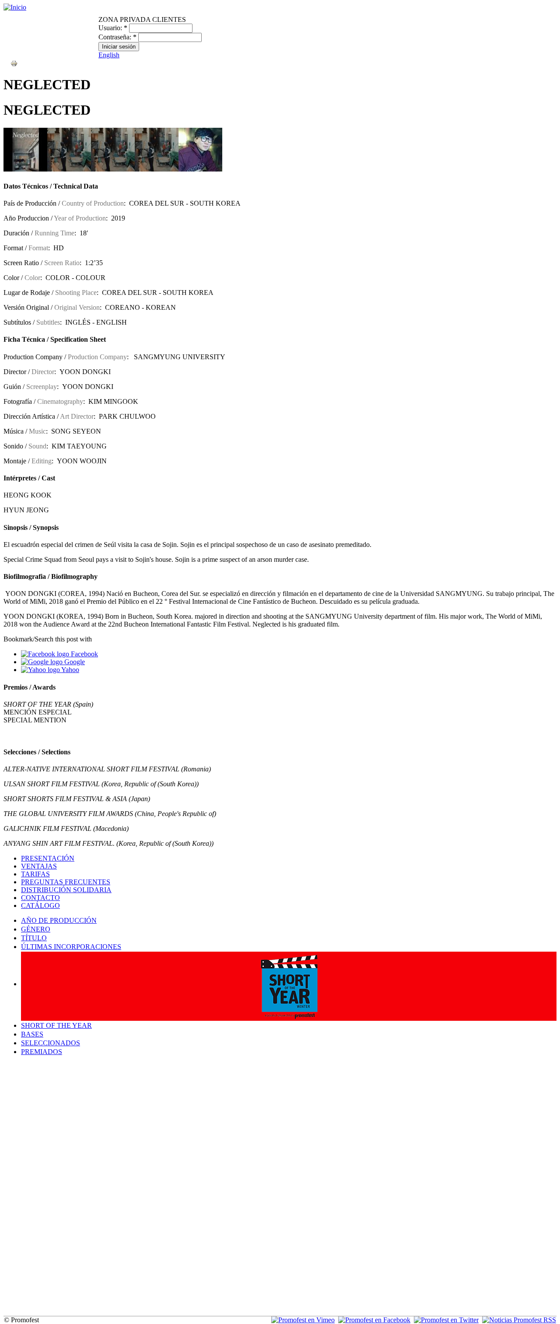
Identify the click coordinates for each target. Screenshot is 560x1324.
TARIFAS (35, 874)
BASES (32, 1034)
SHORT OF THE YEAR (56, 1025)
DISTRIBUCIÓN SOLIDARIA (66, 889)
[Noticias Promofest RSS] (519, 1320)
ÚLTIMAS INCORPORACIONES (71, 946)
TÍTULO (34, 938)
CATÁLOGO (40, 905)
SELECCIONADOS (50, 1043)
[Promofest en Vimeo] (303, 1320)
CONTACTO (40, 897)
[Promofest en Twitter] (446, 1320)
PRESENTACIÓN (47, 858)
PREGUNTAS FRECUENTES (65, 882)
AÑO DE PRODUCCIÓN (59, 920)
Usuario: (112, 28)
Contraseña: (117, 37)
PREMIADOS (41, 1051)
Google (74, 662)
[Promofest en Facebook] (374, 1320)
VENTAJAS (39, 866)
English (108, 55)
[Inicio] (15, 7)
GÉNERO (35, 929)
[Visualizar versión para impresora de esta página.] (14, 63)
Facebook (83, 654)
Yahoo (69, 669)
